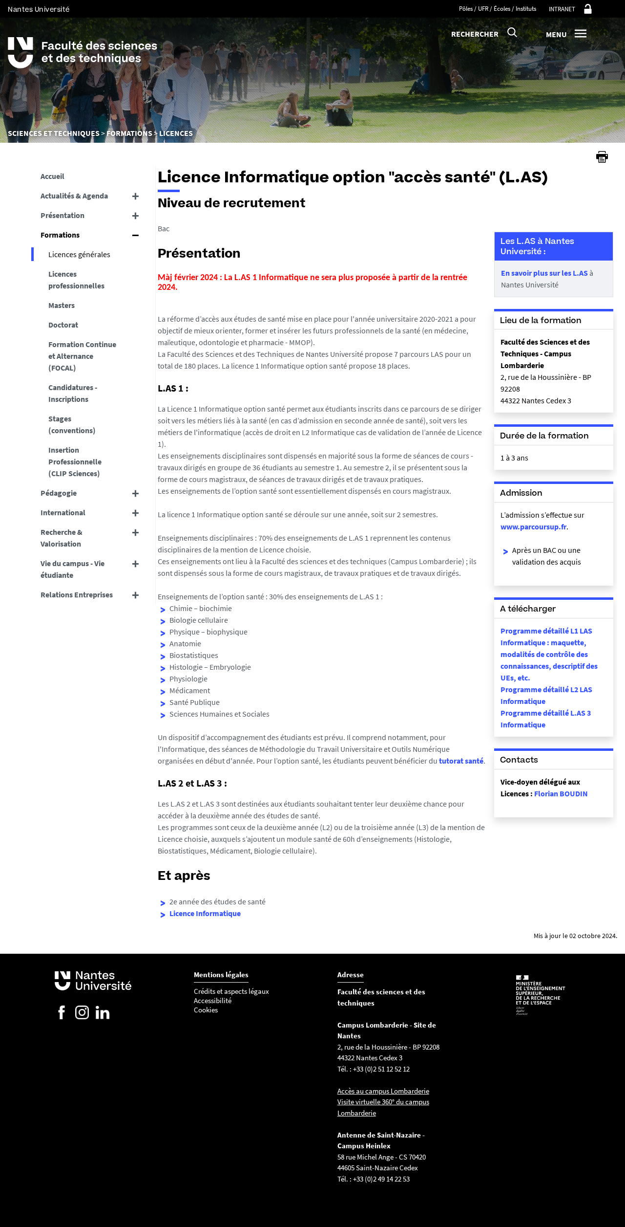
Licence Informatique (205, 913)
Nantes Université (39, 9)
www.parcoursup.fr (533, 526)
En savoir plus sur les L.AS (544, 273)
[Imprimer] (602, 157)
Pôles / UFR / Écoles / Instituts (497, 8)
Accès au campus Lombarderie (383, 1091)
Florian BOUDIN (561, 793)
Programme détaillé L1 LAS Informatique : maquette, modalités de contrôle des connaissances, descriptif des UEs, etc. (549, 654)
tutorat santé (461, 761)
